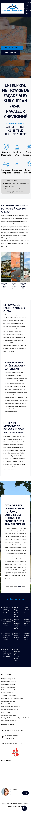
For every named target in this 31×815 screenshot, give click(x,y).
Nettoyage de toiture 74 (8, 684)
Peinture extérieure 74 (7, 704)
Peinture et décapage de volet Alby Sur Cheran (17, 624)
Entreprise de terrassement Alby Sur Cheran (7, 622)
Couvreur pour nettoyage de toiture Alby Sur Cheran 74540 (7, 654)
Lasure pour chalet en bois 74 (9, 709)
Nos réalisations (12, 48)
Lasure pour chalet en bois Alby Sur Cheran (17, 612)
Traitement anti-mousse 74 (8, 695)
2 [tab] (11, 586)
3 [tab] (15, 586)
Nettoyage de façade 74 (8, 679)
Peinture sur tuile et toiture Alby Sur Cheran (6, 610)
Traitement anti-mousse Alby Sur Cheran (6, 636)
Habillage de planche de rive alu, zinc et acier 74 (15, 718)
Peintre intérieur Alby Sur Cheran (26, 610)
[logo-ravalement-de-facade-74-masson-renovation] (12, 8)
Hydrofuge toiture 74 (7, 693)
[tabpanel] (15, 542)
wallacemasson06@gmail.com (13, 743)
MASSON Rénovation (16, 803)
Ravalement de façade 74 (8, 681)
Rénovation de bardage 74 (8, 720)
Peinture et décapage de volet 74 (10, 706)
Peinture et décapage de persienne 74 (12, 698)
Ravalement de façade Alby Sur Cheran (27, 636)
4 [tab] (19, 586)
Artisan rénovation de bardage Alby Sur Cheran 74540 (17, 655)
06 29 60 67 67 (18, 731)
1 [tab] (7, 586)
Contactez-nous (18, 806)
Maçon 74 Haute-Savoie (8, 687)
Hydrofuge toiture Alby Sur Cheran (17, 636)
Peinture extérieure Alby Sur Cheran (27, 622)
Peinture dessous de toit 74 (8, 701)
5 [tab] (23, 586)
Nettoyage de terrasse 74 (8, 690)
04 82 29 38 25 (9, 731)
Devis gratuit (10, 52)
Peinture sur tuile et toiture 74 (9, 715)
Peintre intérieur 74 (6, 712)
